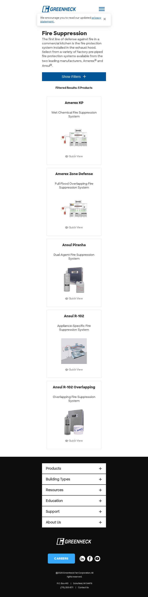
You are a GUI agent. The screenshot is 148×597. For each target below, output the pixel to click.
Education (74, 501)
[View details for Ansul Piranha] (74, 273)
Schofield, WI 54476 (82, 583)
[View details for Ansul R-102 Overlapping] (74, 415)
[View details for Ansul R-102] (74, 344)
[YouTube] (97, 558)
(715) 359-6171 (66, 587)
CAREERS (61, 558)
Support (74, 511)
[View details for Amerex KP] (74, 130)
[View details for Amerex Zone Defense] (74, 202)
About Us (74, 522)
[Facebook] (90, 558)
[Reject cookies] (105, 19)
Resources (74, 490)
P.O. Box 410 (62, 583)
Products (74, 468)
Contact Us (83, 587)
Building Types (74, 479)
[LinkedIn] (82, 558)
